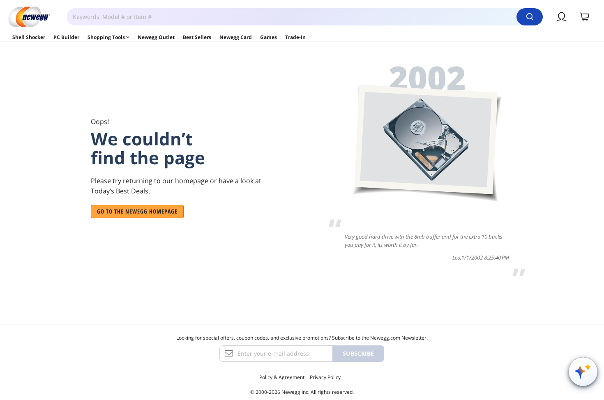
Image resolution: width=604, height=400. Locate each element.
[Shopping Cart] (585, 17)
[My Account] (562, 17)
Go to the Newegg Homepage (137, 211)
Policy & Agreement (281, 377)
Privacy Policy (325, 377)
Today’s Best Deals (119, 190)
